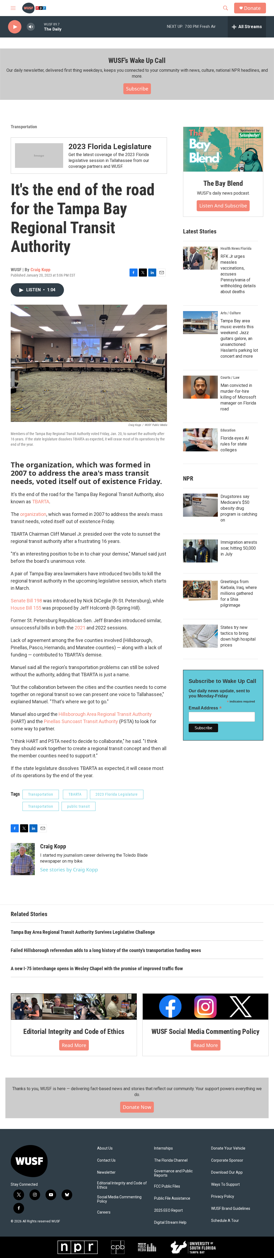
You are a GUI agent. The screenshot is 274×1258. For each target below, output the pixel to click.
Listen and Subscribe (223, 205)
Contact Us (106, 1160)
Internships (163, 1148)
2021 (80, 627)
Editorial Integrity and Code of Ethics (73, 1031)
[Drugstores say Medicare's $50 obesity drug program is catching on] (200, 505)
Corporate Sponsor (227, 1160)
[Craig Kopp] (23, 859)
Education (227, 430)
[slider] (39, 26)
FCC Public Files (167, 1186)
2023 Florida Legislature (109, 146)
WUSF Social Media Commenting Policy (205, 1031)
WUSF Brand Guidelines (230, 1209)
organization (33, 514)
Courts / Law (229, 377)
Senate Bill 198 (26, 600)
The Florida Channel (171, 1160)
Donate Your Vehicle (228, 1148)
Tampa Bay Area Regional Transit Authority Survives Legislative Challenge (83, 932)
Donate (252, 8)
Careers (104, 1212)
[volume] (30, 27)
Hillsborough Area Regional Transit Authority (105, 714)
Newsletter (106, 1172)
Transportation (24, 126)
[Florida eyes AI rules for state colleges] (200, 439)
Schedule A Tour (225, 1221)
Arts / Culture (230, 313)
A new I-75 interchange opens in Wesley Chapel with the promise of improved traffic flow (97, 968)
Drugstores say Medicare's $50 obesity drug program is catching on (238, 508)
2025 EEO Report (168, 1210)
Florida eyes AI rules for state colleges (234, 444)
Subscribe (137, 88)
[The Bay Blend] (223, 149)
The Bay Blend (223, 183)
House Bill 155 (26, 608)
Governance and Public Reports (173, 1173)
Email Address (205, 708)
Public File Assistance (172, 1198)
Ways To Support (225, 1185)
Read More (74, 1045)
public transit (78, 806)
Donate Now (137, 1107)
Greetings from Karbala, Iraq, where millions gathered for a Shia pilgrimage (238, 593)
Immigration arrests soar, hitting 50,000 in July (238, 548)
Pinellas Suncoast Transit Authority (81, 721)
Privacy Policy (222, 1197)
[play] (14, 27)
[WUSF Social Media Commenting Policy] (205, 1006)
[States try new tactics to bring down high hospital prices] (200, 636)
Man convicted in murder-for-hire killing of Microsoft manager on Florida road (238, 397)
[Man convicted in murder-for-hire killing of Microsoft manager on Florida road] (200, 387)
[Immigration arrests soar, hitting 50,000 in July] (200, 550)
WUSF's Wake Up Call (136, 60)
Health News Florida (236, 248)
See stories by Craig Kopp (69, 869)
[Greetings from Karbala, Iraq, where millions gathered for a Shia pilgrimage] (200, 590)
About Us (105, 1148)
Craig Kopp (40, 269)
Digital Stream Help (170, 1223)
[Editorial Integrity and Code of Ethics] (74, 1006)
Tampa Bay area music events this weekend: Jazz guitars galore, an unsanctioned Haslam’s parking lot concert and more (239, 338)
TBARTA (40, 501)
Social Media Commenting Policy (119, 1199)
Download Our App (227, 1172)
